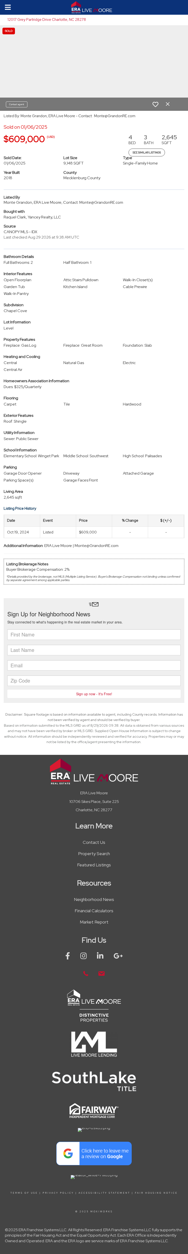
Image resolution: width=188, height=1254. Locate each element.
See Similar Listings (147, 152)
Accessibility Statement (104, 1192)
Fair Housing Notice (156, 1192)
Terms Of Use (24, 1192)
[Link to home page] (94, 7)
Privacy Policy (58, 1192)
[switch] (155, 104)
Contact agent (16, 104)
